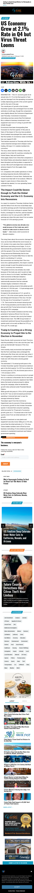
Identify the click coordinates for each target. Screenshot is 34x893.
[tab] (12, 701)
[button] (31, 871)
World (5, 725)
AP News (5, 18)
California (6, 528)
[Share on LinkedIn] (9, 90)
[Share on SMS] (20, 90)
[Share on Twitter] (6, 90)
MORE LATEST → (8, 807)
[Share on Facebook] (2, 90)
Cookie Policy (11, 890)
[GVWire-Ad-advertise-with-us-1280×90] (17, 83)
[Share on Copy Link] (23, 90)
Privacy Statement (20, 890)
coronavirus (17, 471)
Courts (20, 5)
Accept (17, 887)
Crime (5, 581)
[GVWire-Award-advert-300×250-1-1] (17, 835)
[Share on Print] (13, 90)
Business (6, 762)
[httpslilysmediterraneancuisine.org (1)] (18, 698)
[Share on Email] (16, 90)
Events (6, 737)
